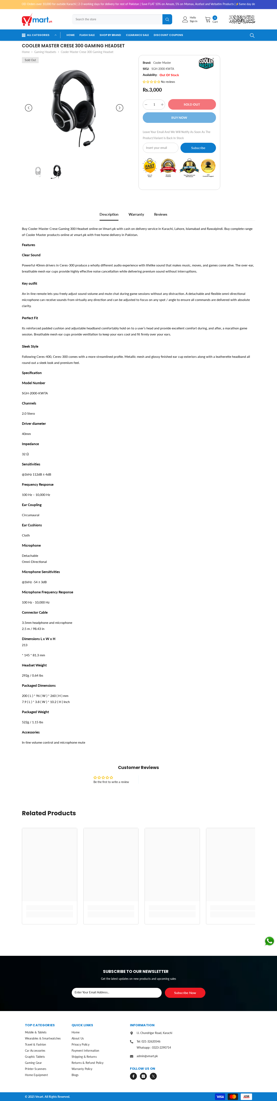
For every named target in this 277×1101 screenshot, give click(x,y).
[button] (28, 107)
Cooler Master (162, 62)
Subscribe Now (185, 993)
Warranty (136, 214)
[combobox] (117, 19)
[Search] (121, 19)
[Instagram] (143, 1076)
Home (26, 52)
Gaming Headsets (45, 52)
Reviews (160, 214)
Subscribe (198, 148)
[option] (74, 108)
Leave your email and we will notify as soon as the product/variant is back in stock (176, 135)
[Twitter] (153, 1076)
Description (109, 214)
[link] (49, 907)
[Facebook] (133, 1076)
